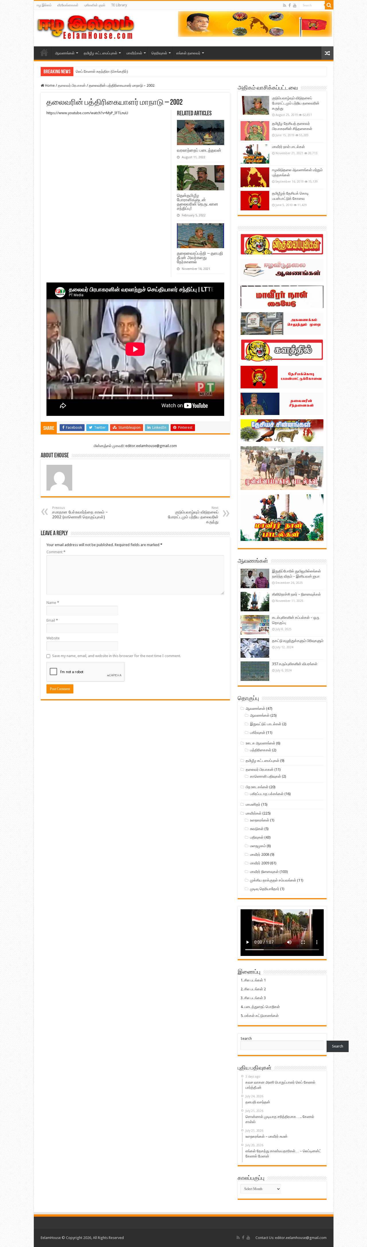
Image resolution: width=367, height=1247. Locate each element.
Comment (55, 552)
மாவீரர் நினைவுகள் (264, 871)
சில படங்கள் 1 (255, 980)
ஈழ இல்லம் (44, 5)
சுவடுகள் (256, 829)
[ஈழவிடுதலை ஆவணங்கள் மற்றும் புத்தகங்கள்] (255, 177)
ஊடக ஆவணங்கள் (260, 743)
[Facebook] (289, 5)
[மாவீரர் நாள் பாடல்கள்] (255, 154)
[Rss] (284, 5)
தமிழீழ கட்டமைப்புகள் (100, 53)
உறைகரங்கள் (259, 820)
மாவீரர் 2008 (259, 854)
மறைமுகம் (258, 846)
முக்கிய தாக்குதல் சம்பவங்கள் (273, 880)
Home (49, 85)
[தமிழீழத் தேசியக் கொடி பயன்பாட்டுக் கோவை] (255, 200)
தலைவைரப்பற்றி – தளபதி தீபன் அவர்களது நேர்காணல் (200, 257)
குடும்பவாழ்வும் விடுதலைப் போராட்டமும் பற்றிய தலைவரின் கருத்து (193, 515)
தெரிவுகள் (159, 53)
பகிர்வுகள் (257, 732)
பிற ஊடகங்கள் (257, 787)
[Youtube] (294, 5)
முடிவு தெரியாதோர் (264, 889)
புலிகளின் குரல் (94, 5)
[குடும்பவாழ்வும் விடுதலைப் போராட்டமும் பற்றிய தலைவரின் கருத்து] (255, 105)
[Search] (329, 5)
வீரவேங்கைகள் (68, 5)
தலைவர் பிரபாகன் (72, 85)
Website (53, 638)
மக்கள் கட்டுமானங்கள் (261, 1015)
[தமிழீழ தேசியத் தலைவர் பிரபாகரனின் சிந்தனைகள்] (255, 131)
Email (52, 620)
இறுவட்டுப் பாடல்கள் (265, 724)
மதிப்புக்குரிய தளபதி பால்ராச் (98, 71)
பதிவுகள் (256, 837)
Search (246, 1038)
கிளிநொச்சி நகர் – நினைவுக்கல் (296, 594)
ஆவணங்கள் (65, 53)
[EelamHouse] (85, 27)
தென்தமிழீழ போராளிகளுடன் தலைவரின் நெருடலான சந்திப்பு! (197, 202)
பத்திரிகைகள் (260, 750)
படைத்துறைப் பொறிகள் (262, 1007)
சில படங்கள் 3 (255, 998)
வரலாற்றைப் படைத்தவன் (199, 150)
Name (52, 602)
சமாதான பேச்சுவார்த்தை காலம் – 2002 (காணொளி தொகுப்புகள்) (80, 512)
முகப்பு (44, 52)
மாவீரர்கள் (134, 53)
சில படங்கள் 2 (255, 989)
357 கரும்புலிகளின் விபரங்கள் (294, 664)
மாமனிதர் (253, 804)
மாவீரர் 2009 (259, 863)
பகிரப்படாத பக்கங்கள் (267, 794)
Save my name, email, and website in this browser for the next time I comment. (116, 656)
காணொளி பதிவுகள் (265, 776)
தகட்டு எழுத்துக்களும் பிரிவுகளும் (297, 641)
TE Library (119, 5)
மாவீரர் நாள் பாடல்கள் (288, 147)
